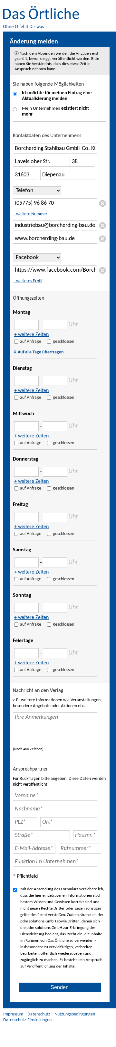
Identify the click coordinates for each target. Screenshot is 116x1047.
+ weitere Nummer (30, 214)
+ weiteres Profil (27, 281)
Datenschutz (38, 1014)
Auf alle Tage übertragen (38, 352)
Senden (60, 987)
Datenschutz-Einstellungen (27, 1020)
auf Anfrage (30, 341)
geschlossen (63, 341)
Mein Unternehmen (55, 111)
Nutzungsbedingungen (74, 1014)
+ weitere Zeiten (31, 334)
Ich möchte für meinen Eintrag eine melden (57, 96)
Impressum (13, 1014)
